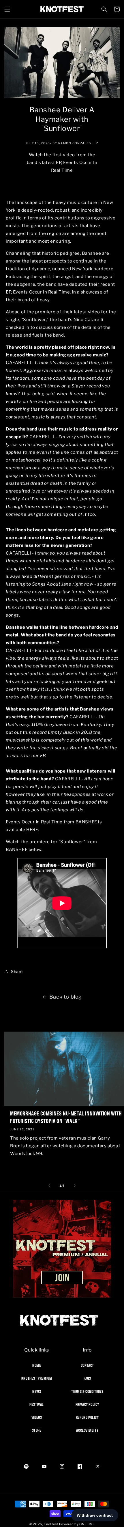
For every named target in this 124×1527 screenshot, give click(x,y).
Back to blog (65, 997)
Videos (36, 1417)
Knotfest (51, 1524)
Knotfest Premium (36, 1378)
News (36, 1391)
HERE (32, 829)
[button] (7, 9)
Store (37, 1430)
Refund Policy (87, 1417)
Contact (87, 1365)
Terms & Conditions (87, 1391)
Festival (36, 1404)
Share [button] (17, 971)
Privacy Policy (87, 1404)
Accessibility (87, 1430)
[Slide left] (49, 1185)
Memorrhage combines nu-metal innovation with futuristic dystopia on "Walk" (66, 1117)
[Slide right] (74, 1185)
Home (36, 1365)
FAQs (87, 1378)
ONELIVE (87, 1524)
